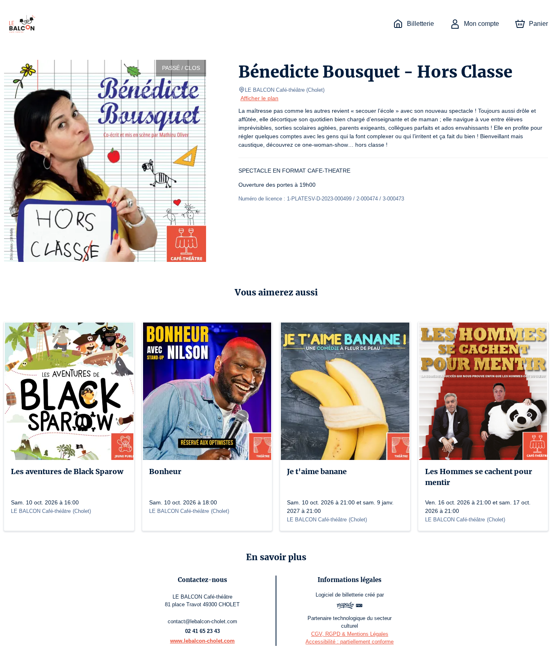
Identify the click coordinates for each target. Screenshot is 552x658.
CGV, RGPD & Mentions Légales (349, 634)
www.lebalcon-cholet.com (202, 641)
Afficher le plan (259, 98)
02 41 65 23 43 (202, 631)
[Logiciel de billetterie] (349, 606)
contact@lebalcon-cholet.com (202, 621)
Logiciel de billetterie (339, 595)
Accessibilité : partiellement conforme (349, 642)
